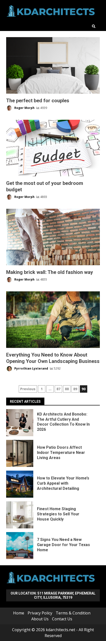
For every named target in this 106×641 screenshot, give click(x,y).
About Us (40, 619)
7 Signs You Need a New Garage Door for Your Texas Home (19, 545)
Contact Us (62, 619)
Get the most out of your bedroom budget (53, 148)
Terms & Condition (73, 613)
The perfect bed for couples (53, 65)
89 (75, 389)
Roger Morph (24, 108)
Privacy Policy (40, 613)
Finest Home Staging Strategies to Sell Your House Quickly (19, 514)
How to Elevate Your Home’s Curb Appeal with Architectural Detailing (19, 484)
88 (67, 389)
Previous (27, 389)
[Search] (94, 26)
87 (58, 389)
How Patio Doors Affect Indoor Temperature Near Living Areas (19, 453)
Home (18, 613)
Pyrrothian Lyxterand (31, 368)
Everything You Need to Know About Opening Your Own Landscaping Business (53, 319)
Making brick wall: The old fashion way (53, 237)
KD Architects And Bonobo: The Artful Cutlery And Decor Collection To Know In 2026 (19, 422)
